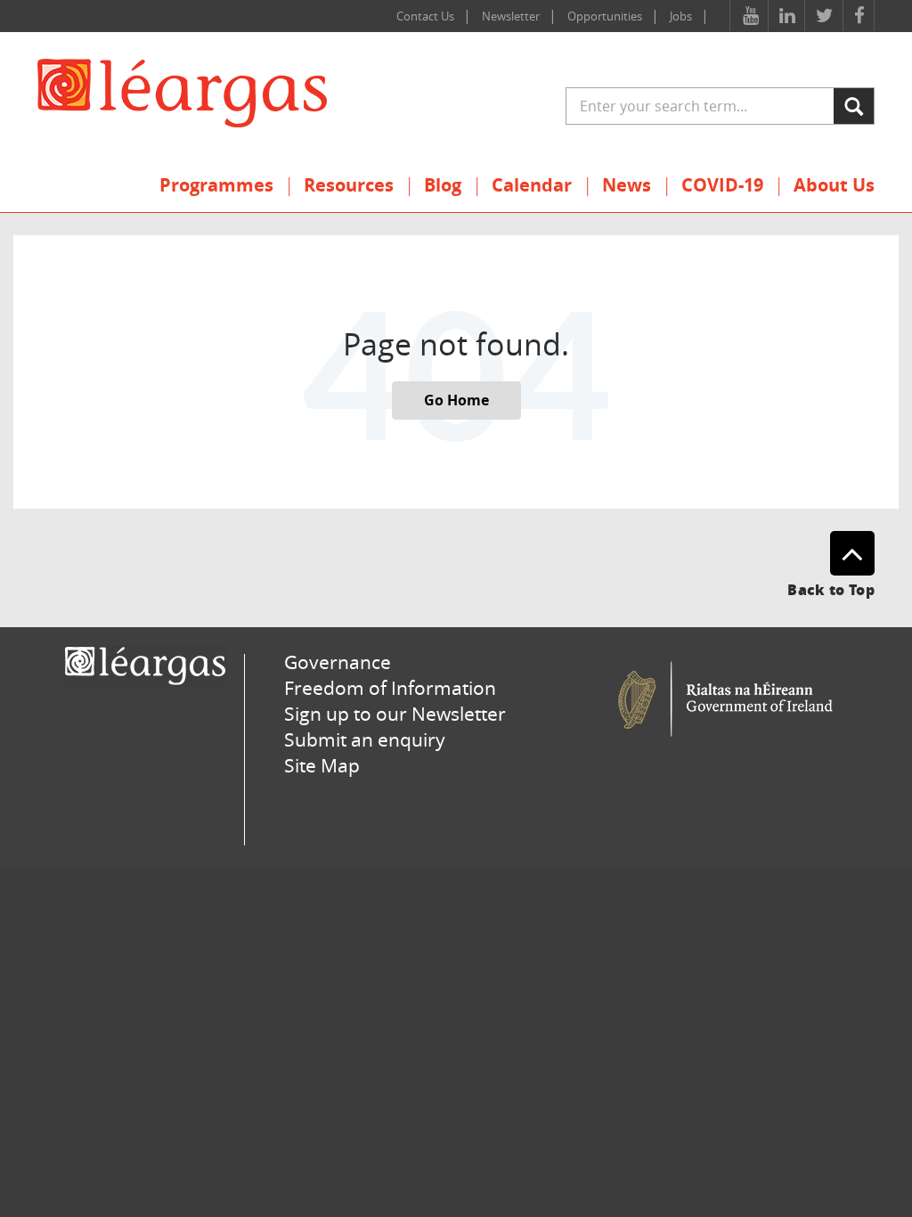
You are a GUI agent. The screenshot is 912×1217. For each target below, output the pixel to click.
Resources (349, 185)
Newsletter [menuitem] (511, 16)
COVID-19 (722, 185)
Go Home (456, 400)
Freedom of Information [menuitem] (390, 687)
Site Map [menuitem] (322, 765)
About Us (834, 185)
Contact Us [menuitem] (425, 16)
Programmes (216, 185)
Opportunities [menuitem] (604, 16)
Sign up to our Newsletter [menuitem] (395, 713)
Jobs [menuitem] (681, 16)
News (626, 185)
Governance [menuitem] (337, 661)
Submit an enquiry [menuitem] (364, 739)
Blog (442, 185)
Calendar (532, 185)
